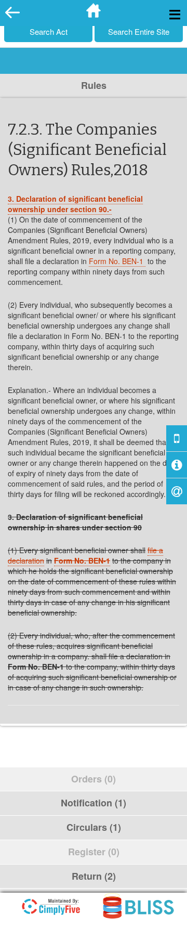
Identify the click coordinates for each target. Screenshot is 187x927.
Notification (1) (93, 803)
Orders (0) (93, 779)
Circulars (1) (93, 827)
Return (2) (94, 876)
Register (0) (93, 851)
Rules (93, 85)
